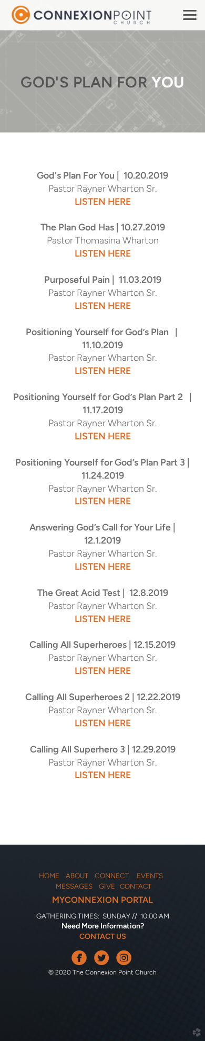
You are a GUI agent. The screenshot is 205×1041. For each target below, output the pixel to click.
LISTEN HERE (103, 201)
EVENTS (150, 875)
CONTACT (135, 886)
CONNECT (114, 875)
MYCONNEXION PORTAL (102, 899)
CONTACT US (102, 936)
